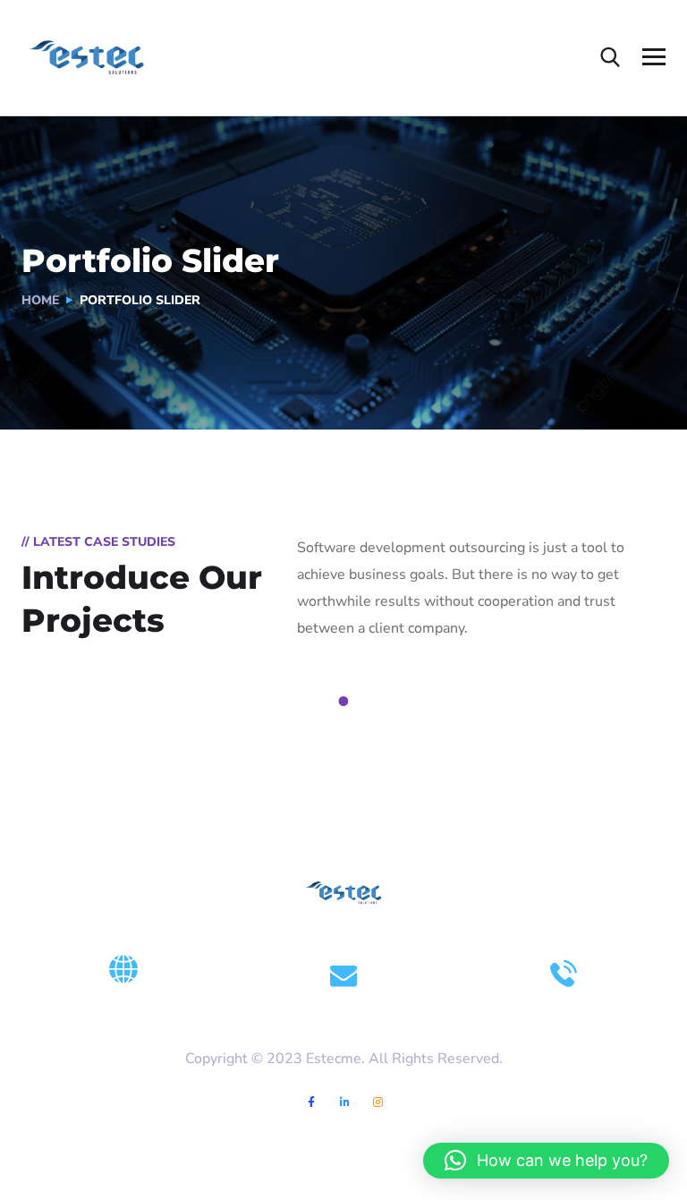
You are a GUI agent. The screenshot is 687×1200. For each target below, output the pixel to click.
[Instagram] (377, 1102)
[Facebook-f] (311, 1102)
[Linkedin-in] (344, 1102)
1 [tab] (346, 701)
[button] (546, 1161)
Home (40, 300)
